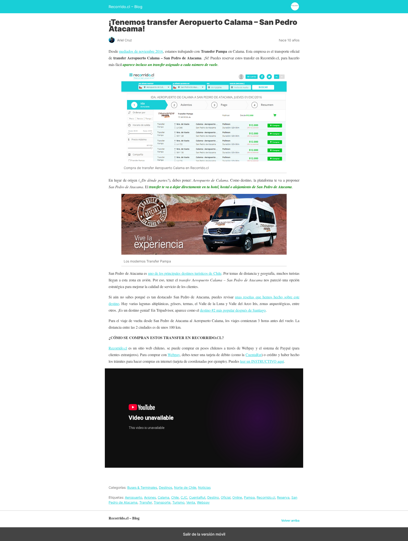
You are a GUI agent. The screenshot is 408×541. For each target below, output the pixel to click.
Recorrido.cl (118, 347)
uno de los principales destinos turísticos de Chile (184, 273)
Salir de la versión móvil (204, 534)
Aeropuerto (133, 497)
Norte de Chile (185, 487)
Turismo (178, 502)
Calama (163, 497)
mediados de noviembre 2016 (141, 51)
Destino (213, 497)
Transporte (162, 502)
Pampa (249, 497)
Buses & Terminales (142, 487)
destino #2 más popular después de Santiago (233, 310)
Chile (175, 497)
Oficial (225, 497)
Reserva (283, 497)
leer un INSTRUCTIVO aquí (262, 361)
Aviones (150, 497)
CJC (184, 497)
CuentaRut (254, 354)
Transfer (145, 502)
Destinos (165, 487)
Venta (190, 502)
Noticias (204, 487)
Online (237, 497)
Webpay (174, 354)
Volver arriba (290, 520)
